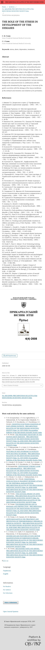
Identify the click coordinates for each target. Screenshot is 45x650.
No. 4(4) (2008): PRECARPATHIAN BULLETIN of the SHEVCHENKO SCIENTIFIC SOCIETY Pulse (18, 10)
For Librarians (7, 593)
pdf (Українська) (10, 356)
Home (4, 7)
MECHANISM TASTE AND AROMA (27, 549)
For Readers (7, 586)
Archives (11, 7)
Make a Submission (11, 602)
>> (7, 561)
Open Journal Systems (10, 611)
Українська (7, 571)
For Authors (7, 590)
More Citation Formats (11, 385)
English (5, 574)
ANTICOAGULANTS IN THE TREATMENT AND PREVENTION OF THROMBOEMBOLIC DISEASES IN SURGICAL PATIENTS (24, 521)
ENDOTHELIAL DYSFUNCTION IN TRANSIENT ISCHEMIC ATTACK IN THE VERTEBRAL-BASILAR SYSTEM (24, 481)
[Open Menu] (2, 2)
